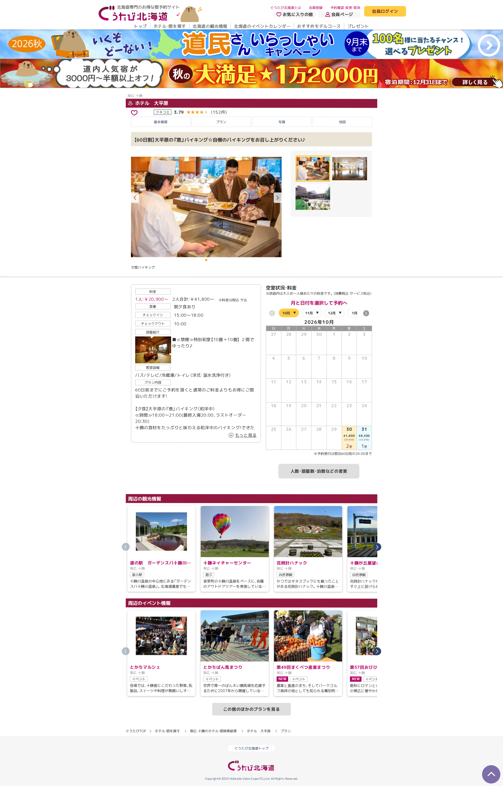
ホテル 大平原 (151, 103)
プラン (221, 121)
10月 (286, 312)
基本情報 (160, 121)
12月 (332, 312)
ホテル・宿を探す (170, 26)
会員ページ (342, 14)
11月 (309, 312)
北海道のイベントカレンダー (262, 26)
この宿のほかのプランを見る (251, 709)
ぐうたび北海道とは (285, 7)
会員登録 (315, 7)
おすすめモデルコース (319, 26)
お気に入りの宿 (298, 14)
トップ (140, 26)
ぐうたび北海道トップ (251, 748)
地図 (342, 122)
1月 (354, 312)
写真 (281, 121)
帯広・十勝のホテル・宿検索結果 (213, 730)
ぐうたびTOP (136, 730)
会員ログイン (385, 11)
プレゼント (358, 26)
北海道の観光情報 (210, 26)
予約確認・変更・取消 (345, 7)
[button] (278, 197)
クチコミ (163, 112)
